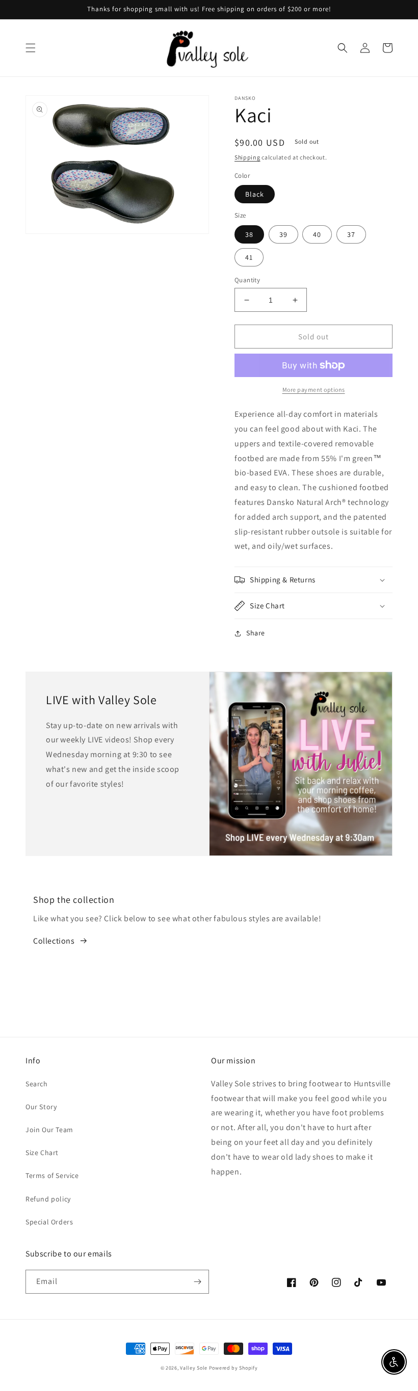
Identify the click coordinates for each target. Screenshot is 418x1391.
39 (283, 234)
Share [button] (255, 632)
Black (254, 194)
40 (317, 234)
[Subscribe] (197, 1282)
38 (249, 234)
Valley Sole (193, 1368)
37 (351, 234)
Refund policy (48, 1198)
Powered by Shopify (233, 1368)
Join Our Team (49, 1129)
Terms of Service (52, 1175)
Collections (54, 940)
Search (36, 1083)
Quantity (247, 280)
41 (249, 257)
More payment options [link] (313, 389)
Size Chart (42, 1152)
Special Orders (49, 1221)
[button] (30, 48)
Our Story (41, 1106)
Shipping (247, 157)
